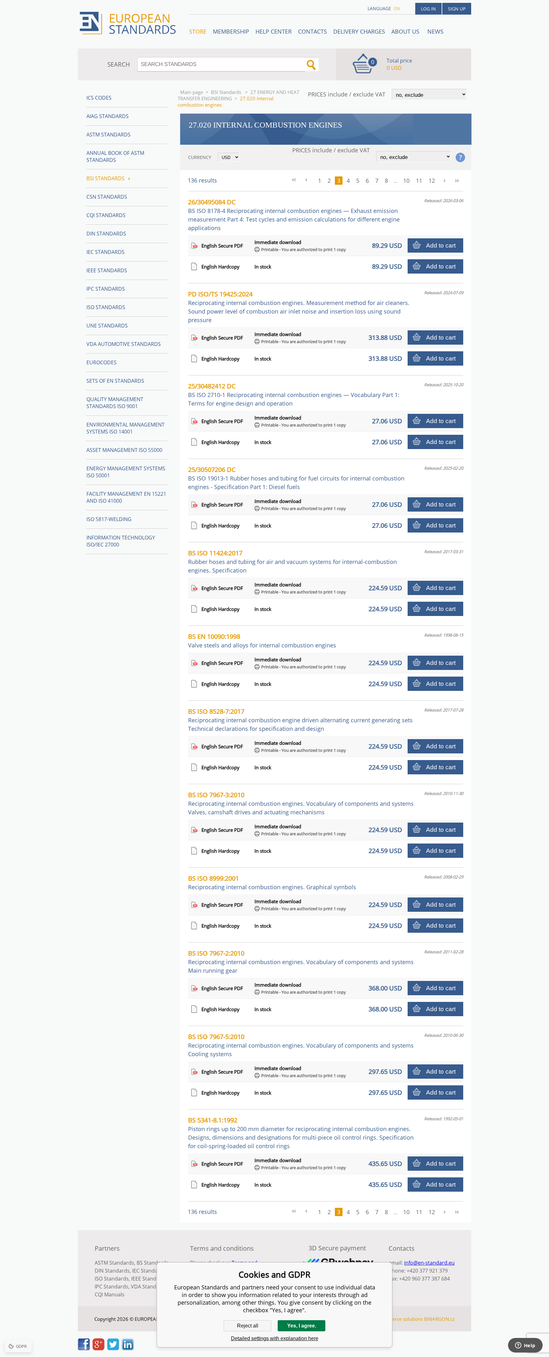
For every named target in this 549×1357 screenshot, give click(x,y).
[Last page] (457, 180)
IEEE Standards (106, 270)
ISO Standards (105, 307)
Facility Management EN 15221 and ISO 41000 (126, 497)
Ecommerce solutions (399, 1319)
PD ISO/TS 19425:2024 (299, 307)
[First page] (295, 180)
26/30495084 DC (294, 215)
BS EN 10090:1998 (262, 640)
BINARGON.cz (439, 1319)
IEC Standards (105, 251)
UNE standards (107, 325)
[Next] (444, 180)
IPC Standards (105, 288)
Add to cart (441, 245)
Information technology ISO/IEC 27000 (120, 541)
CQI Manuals (110, 1294)
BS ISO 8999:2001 (272, 882)
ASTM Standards (108, 134)
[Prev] (308, 180)
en (397, 8)
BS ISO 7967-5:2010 (301, 1045)
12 (432, 180)
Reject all (247, 1325)
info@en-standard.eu (429, 1262)
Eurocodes (101, 362)
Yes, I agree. (301, 1325)
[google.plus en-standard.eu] (98, 1348)
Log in (428, 9)
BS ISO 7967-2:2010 (301, 961)
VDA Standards (149, 1286)
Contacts (312, 31)
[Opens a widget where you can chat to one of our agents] (525, 1346)
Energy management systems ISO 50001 (125, 472)
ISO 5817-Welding (109, 519)
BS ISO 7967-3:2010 (301, 803)
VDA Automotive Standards (123, 344)
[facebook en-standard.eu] (84, 1348)
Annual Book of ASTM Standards (115, 156)
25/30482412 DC (293, 394)
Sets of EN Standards (115, 380)
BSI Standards (226, 92)
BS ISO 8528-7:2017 (300, 719)
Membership (231, 31)
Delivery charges (359, 31)
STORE (198, 31)
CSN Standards (106, 196)
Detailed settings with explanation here (274, 1338)
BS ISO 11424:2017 (292, 561)
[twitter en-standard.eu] (113, 1348)
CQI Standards (105, 215)
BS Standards (153, 1262)
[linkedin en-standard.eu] (128, 1348)
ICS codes (99, 97)
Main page (191, 92)
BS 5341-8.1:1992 (301, 1133)
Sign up (456, 9)
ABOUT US (406, 31)
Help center (273, 31)
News (435, 31)
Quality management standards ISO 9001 (114, 403)
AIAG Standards (107, 116)
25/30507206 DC (296, 478)
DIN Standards (106, 233)
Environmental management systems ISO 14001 (125, 428)
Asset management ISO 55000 (124, 450)
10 (406, 180)
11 (419, 180)
